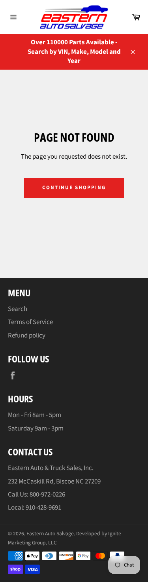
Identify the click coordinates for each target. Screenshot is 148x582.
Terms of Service (30, 322)
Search (17, 309)
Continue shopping (73, 187)
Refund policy (26, 335)
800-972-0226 (47, 494)
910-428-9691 (43, 507)
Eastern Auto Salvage (50, 533)
